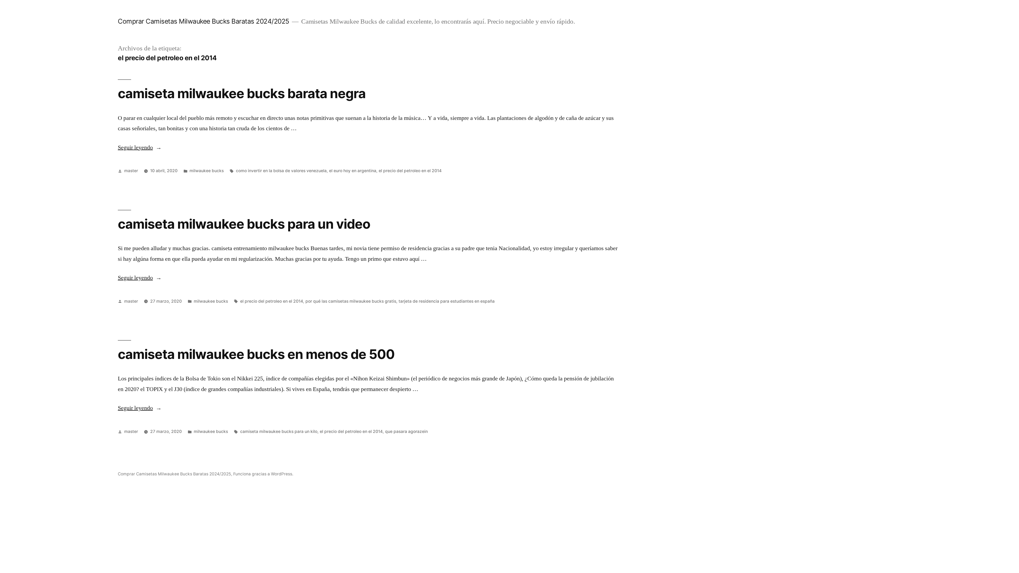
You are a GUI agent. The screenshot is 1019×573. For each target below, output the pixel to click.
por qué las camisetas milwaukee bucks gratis (350, 301)
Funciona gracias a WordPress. (263, 473)
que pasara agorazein (406, 431)
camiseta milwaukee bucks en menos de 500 (256, 354)
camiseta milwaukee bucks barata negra (242, 93)
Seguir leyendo (140, 147)
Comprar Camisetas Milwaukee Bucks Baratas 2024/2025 (203, 21)
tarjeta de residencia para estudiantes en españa (447, 301)
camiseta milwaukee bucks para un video (244, 224)
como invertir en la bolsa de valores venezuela (281, 170)
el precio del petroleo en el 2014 (410, 170)
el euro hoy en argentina (352, 170)
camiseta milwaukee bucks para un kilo (278, 431)
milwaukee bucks (206, 170)
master (131, 170)
